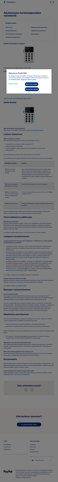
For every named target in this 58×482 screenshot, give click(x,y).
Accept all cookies (32, 89)
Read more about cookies (28, 79)
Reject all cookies (31, 84)
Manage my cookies (13, 83)
